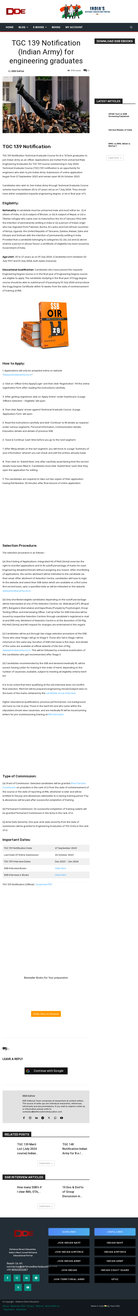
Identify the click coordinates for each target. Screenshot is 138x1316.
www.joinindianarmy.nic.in (17, 374)
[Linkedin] (36, 1117)
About (6, 1306)
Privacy (30, 1306)
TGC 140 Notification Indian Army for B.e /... (74, 1149)
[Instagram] (30, 1117)
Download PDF (44, 884)
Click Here (60, 868)
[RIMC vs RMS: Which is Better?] (101, 144)
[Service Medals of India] (101, 129)
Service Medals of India (120, 130)
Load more (44, 1163)
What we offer (17, 1306)
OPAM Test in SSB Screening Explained (119, 115)
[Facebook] (29, 1029)
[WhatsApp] (45, 1029)
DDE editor (18, 71)
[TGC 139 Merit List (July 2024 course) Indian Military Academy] (9, 1146)
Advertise (21, 1309)
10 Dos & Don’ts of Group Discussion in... (73, 1192)
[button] (131, 27)
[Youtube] (61, 1117)
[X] (37, 1029)
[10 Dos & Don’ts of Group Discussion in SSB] (54, 1189)
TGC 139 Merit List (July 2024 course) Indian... (27, 1149)
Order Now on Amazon (46, 1013)
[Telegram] (54, 1029)
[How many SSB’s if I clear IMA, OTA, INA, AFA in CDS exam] (9, 1189)
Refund (39, 1306)
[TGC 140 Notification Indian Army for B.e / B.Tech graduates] (54, 1146)
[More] (62, 1029)
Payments (9, 1309)
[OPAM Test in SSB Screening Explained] (101, 115)
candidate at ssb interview (60, 693)
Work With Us (52, 1306)
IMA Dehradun (56, 714)
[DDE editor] (5, 71)
